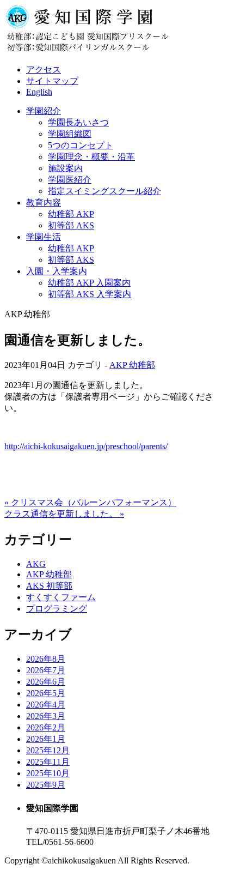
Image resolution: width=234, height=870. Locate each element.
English (39, 91)
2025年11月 (48, 761)
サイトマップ (52, 81)
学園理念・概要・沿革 (91, 156)
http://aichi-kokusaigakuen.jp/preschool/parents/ (86, 446)
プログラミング (56, 608)
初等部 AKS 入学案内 (89, 294)
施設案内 (65, 168)
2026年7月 (45, 670)
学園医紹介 (69, 179)
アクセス (43, 69)
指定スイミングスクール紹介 (104, 191)
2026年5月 (45, 693)
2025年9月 (45, 784)
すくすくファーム (61, 597)
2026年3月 (45, 716)
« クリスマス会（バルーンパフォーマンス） (90, 502)
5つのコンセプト (80, 145)
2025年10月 (48, 773)
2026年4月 (45, 704)
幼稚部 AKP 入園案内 (89, 282)
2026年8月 (45, 658)
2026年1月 (45, 739)
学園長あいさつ (78, 122)
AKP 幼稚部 (132, 365)
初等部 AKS (71, 225)
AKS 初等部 (49, 585)
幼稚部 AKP (71, 214)
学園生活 (43, 236)
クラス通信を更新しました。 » (64, 513)
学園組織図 (69, 133)
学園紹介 (43, 111)
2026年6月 (45, 681)
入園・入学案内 (56, 271)
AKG (36, 564)
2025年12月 (48, 750)
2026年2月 (45, 727)
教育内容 (43, 202)
